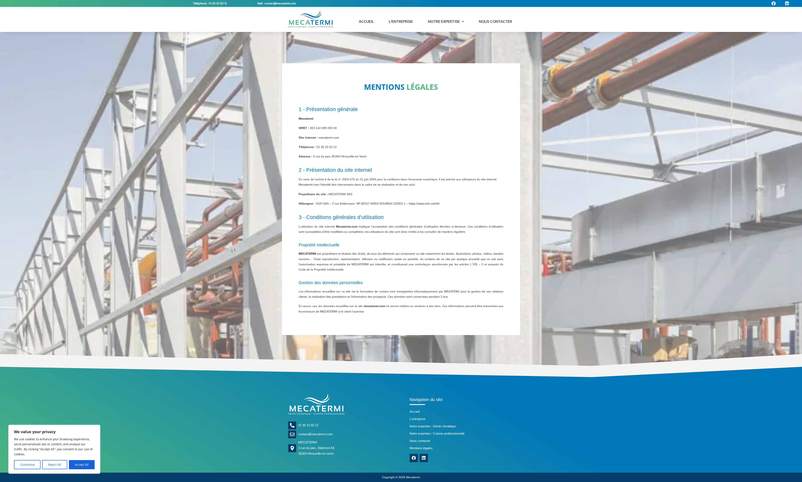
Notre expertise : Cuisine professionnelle (437, 433)
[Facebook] (414, 458)
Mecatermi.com (309, 184)
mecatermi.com (329, 137)
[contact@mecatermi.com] (292, 434)
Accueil (366, 22)
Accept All (82, 465)
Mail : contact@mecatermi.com (277, 3)
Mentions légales (421, 448)
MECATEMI (451, 291)
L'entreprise (417, 419)
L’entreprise (401, 22)
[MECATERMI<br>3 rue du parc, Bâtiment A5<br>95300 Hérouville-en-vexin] (292, 448)
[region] (54, 449)
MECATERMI (307, 253)
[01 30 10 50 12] (292, 425)
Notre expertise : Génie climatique (433, 426)
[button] (446, 21)
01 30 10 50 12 (308, 425)
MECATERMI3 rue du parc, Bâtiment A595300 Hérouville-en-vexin (316, 447)
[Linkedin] (424, 458)
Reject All (54, 465)
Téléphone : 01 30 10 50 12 (210, 3)
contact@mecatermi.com (315, 434)
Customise (27, 465)
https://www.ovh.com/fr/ (424, 203)
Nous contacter (495, 22)
